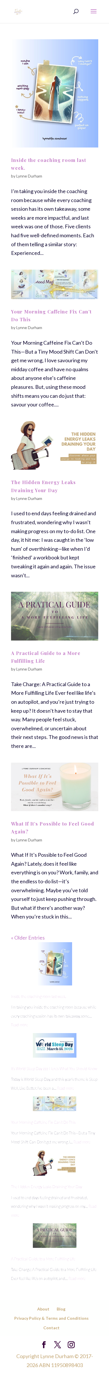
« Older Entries (28, 937)
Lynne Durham (29, 175)
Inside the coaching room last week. (38, 996)
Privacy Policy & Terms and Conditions (51, 1318)
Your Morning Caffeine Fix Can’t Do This (43, 1122)
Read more (19, 1024)
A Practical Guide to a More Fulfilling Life (43, 1259)
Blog (61, 1308)
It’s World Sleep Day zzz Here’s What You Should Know (54, 1068)
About (43, 1308)
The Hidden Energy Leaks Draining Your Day (46, 1186)
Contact (51, 1327)
